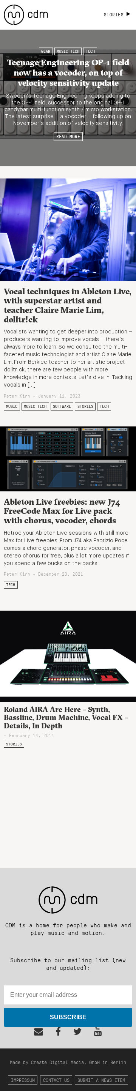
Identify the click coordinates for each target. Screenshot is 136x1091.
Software (62, 406)
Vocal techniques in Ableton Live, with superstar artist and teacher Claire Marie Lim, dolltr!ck (67, 305)
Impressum (23, 1080)
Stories (85, 406)
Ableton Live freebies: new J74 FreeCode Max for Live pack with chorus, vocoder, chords (62, 511)
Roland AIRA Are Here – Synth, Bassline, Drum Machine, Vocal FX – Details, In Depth (66, 717)
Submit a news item (101, 1080)
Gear (45, 51)
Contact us (56, 1080)
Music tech (68, 51)
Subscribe (68, 1017)
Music (11, 406)
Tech (90, 51)
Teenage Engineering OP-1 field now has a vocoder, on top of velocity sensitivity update (68, 72)
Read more (68, 137)
